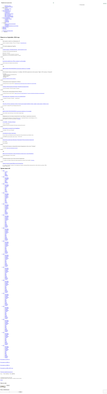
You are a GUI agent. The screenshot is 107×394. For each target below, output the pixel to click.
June (6, 173)
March (6, 174)
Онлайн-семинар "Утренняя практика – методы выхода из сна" (15, 49)
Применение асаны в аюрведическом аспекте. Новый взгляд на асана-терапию (25, 83)
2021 (3, 214)
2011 (3, 345)
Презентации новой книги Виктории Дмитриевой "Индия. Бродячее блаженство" (18, 139)
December (7, 177)
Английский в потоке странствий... (9, 133)
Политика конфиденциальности (6, 371)
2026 (3, 170)
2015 (3, 293)
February (6, 175)
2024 (3, 183)
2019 (3, 241)
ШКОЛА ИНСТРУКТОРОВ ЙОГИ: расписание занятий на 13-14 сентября (17, 111)
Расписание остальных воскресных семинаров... (9, 78)
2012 (3, 332)
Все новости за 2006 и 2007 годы (6, 368)
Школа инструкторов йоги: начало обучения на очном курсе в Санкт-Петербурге (18, 153)
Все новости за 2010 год (5, 359)
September (7, 178)
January (6, 191)
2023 (3, 192)
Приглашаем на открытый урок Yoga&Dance (11, 128)
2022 (3, 203)
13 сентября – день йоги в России (9, 121)
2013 (3, 319)
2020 (3, 227)
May (6, 180)
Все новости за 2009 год (5, 362)
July (5, 172)
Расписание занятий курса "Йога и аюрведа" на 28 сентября (14, 61)
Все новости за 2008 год (5, 365)
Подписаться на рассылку (6, 2)
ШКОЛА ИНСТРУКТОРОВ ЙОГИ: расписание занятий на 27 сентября (16, 68)
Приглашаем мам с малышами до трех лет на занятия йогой (14, 96)
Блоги (1, 379)
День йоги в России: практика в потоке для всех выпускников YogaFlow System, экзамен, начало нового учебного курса (26, 103)
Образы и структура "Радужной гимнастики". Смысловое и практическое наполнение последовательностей (29, 93)
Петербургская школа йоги (8, 30)
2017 (3, 267)
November (7, 185)
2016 (3, 280)
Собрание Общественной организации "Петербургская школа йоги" (16, 86)
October (6, 195)
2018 (3, 254)
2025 (3, 176)
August (6, 171)
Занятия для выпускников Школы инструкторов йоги (13, 163)
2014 (3, 306)
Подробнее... (19, 118)
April (6, 190)
